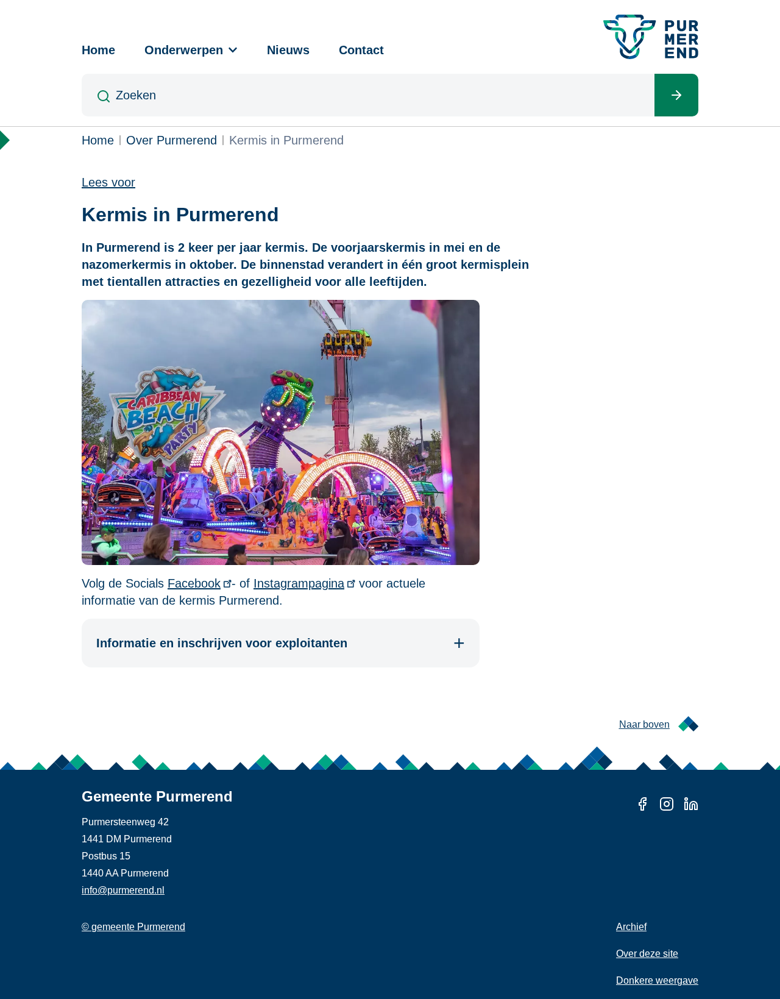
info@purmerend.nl (123, 890)
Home (98, 50)
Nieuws (288, 50)
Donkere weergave (657, 980)
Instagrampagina (299, 583)
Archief (631, 927)
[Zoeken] (676, 95)
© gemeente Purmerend (133, 927)
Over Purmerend (171, 140)
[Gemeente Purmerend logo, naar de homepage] (650, 37)
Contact (361, 50)
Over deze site (647, 953)
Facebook (194, 583)
